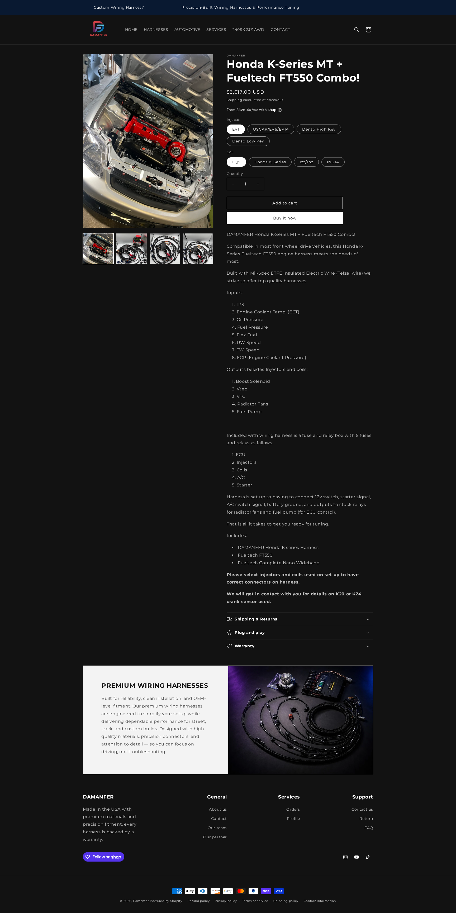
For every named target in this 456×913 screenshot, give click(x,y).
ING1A (333, 162)
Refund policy (198, 901)
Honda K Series (270, 162)
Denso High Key (319, 129)
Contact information (320, 901)
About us (218, 809)
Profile (293, 818)
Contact (219, 818)
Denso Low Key (248, 141)
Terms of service (255, 901)
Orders (293, 809)
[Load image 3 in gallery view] (165, 248)
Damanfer (141, 901)
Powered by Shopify (166, 901)
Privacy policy (226, 901)
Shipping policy (285, 901)
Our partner (215, 837)
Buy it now (285, 218)
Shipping (234, 100)
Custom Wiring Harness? (119, 7)
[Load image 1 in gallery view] (98, 248)
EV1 (235, 129)
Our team (217, 827)
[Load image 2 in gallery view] (131, 248)
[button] (357, 30)
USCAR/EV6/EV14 (271, 129)
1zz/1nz (306, 162)
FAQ (368, 827)
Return (366, 818)
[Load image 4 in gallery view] (198, 248)
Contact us (362, 809)
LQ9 (236, 162)
